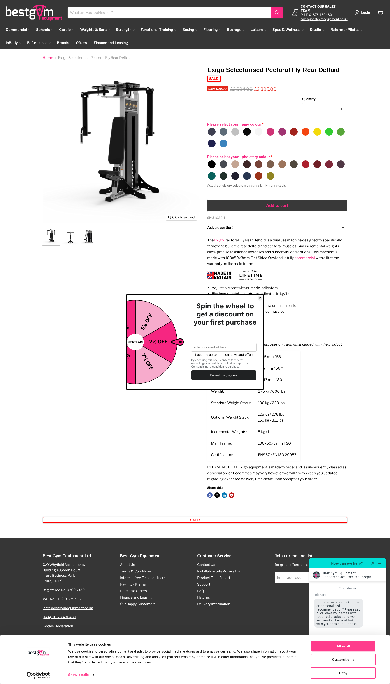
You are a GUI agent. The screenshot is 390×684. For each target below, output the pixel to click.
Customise (340, 659)
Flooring (210, 30)
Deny (343, 673)
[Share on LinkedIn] (224, 495)
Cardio (65, 30)
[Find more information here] (348, 619)
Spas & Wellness (286, 30)
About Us (127, 565)
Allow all (343, 646)
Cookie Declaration (58, 626)
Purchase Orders (133, 591)
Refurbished (37, 43)
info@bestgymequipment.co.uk (68, 608)
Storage (234, 30)
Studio (316, 30)
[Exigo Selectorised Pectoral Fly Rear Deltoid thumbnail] (51, 236)
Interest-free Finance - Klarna (143, 578)
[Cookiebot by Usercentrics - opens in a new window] (38, 675)
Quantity (309, 99)
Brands (63, 43)
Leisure (257, 30)
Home (48, 58)
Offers (81, 43)
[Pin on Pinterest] (231, 495)
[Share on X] (217, 495)
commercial (305, 258)
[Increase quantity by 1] (341, 109)
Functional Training (157, 30)
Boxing (188, 30)
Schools (43, 30)
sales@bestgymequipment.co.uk (324, 19)
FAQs (201, 591)
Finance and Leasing (111, 43)
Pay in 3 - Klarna (133, 584)
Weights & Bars (93, 30)
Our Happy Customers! (138, 604)
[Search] (277, 12)
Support (203, 584)
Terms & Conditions (136, 571)
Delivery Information (213, 604)
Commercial (17, 30)
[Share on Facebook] (210, 495)
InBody (12, 43)
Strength (124, 30)
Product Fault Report (213, 578)
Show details (78, 675)
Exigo (219, 240)
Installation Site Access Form (220, 571)
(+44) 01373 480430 (316, 14)
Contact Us (206, 565)
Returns (203, 597)
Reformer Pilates (345, 30)
